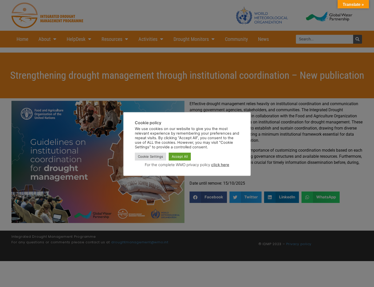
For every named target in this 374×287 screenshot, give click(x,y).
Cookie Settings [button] (150, 156)
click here (220, 164)
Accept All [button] (180, 156)
